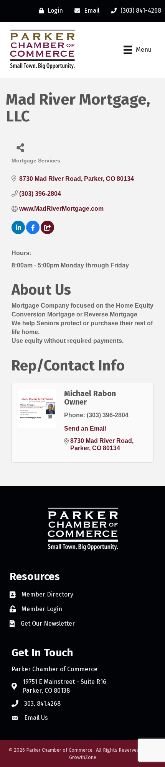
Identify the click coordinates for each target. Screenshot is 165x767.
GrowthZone (82, 757)
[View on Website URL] (47, 232)
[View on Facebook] (33, 232)
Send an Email (85, 428)
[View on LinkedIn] (18, 232)
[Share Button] (20, 147)
